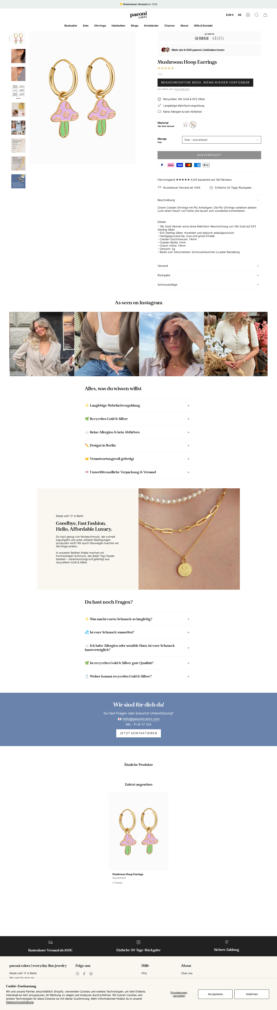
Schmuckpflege (167, 284)
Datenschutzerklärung (20, 1002)
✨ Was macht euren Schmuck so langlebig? (118, 619)
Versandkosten (182, 89)
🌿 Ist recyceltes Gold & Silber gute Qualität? (119, 663)
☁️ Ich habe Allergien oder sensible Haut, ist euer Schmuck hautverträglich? (130, 647)
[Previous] (9, 344)
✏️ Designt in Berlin (100, 445)
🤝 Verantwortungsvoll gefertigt (109, 458)
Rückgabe (164, 275)
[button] (256, 14)
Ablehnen (252, 994)
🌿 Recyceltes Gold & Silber (106, 419)
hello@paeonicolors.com (141, 719)
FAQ (144, 973)
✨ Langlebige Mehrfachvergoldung (112, 405)
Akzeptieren (215, 994)
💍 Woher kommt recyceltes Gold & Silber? (118, 676)
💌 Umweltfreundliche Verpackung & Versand (120, 472)
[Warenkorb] (265, 14)
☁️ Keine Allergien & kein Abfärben (112, 432)
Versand (163, 265)
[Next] (267, 344)
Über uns (187, 973)
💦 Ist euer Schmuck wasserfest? (109, 632)
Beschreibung (166, 200)
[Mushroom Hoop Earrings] (139, 832)
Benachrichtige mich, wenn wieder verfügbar (205, 82)
